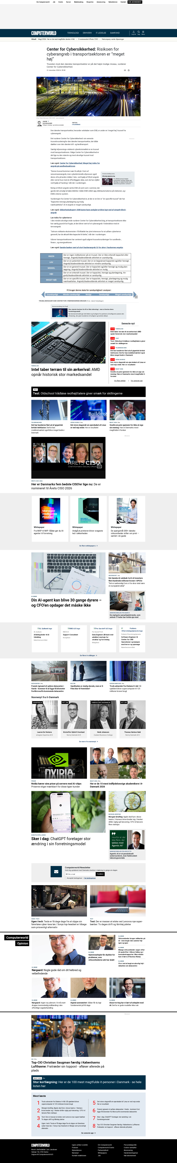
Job (54, 2)
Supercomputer (115, 683)
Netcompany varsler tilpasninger (113, 39)
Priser (33, 781)
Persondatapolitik (130, 1145)
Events (60, 2)
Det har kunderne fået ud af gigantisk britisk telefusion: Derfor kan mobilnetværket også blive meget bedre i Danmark (127, 353)
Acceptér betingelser (74, 878)
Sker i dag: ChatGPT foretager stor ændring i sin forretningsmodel (114, 1118)
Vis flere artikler (120, 381)
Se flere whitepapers (87, 546)
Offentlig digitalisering (108, 176)
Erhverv (87, 32)
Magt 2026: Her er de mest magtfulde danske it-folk (56, 39)
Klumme (34, 596)
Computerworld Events (106, 1148)
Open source (120, 359)
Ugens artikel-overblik (80, 1145)
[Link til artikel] (68, 342)
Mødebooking (78, 2)
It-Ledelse (101, 32)
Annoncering (101, 2)
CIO (32, 1059)
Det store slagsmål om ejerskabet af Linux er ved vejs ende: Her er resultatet (118, 1103)
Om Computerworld (42, 2)
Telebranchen (121, 348)
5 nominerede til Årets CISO (88, 39)
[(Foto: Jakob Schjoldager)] (88, 275)
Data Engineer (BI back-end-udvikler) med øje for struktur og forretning (103, 637)
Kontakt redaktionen (79, 1156)
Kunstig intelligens (38, 835)
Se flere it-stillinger (87, 655)
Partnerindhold (103, 1150)
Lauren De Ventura (44, 732)
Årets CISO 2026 (36, 481)
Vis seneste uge (137, 381)
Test (117, 338)
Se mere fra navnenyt (87, 742)
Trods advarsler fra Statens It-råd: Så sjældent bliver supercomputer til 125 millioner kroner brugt (60, 1103)
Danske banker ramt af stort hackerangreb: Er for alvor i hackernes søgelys (91, 247)
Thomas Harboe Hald (132, 732)
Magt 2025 (37, 1078)
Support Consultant (70, 635)
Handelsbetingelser (131, 1153)
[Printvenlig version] (128, 70)
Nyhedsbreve (113, 2)
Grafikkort (113, 575)
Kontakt (123, 2)
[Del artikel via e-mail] (125, 70)
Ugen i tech (35, 919)
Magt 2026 (119, 369)
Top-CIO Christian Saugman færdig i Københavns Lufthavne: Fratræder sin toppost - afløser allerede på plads (118, 1126)
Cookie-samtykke (130, 1148)
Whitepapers (102, 1153)
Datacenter (35, 683)
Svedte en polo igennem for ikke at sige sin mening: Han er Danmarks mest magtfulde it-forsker (127, 374)
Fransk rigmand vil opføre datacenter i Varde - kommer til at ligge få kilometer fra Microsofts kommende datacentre (118, 1110)
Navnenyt (75, 1153)
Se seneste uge (87, 1133)
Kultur (72, 683)
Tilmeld (100, 874)
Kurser (68, 2)
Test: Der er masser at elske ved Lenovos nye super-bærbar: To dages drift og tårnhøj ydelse (63, 1118)
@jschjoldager (76, 124)
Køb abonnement (134, 2)
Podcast (75, 1148)
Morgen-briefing (115, 814)
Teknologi (73, 32)
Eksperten (90, 2)
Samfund (115, 32)
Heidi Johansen (103, 732)
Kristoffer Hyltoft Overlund (73, 732)
